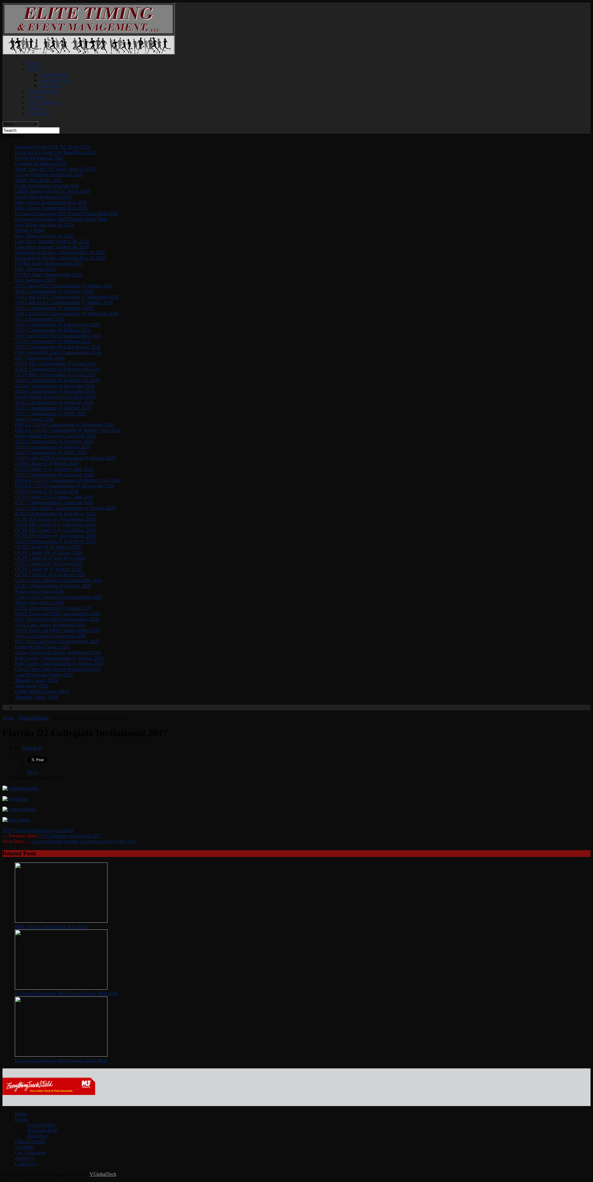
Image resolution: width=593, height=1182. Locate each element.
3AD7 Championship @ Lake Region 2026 (57, 324)
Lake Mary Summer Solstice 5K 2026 (52, 241)
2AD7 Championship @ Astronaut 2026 (54, 474)
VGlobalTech (103, 1174)
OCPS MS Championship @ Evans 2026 (55, 363)
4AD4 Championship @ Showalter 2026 (55, 385)
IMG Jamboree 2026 (35, 269)
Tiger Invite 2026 (31, 685)
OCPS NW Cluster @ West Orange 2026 (55, 519)
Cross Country (54, 74)
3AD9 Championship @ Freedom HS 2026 (57, 369)
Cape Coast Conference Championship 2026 (58, 580)
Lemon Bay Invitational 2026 (43, 196)
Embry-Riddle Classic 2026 (42, 646)
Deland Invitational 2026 (39, 158)
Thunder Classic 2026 (36, 680)
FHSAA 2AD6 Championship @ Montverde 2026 (64, 424)
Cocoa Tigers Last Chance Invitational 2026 (58, 652)
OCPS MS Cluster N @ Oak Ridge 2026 (55, 524)
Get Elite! (36, 96)
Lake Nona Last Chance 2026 (44, 674)
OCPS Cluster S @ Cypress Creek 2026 (54, 469)
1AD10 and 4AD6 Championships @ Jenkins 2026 (65, 458)
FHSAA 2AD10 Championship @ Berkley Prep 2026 (68, 430)
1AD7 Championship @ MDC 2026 (50, 413)
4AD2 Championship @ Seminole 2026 (54, 402)
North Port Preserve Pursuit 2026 (47, 185)
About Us (36, 108)
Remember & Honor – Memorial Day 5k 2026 (60, 252)
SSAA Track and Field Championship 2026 (57, 613)
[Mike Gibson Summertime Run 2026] (61, 921)
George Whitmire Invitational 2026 (49, 174)
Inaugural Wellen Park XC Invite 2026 (52, 146)
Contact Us (38, 113)
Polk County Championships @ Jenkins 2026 (59, 658)
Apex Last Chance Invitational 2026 (50, 624)
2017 (7, 830)
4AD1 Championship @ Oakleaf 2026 (52, 408)
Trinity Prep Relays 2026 (39, 591)
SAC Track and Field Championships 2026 (57, 619)
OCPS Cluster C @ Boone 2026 (46, 463)
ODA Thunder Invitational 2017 (70, 835)
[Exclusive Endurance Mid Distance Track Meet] (61, 1055)
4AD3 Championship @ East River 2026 (55, 513)
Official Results (42, 91)
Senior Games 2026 (34, 419)
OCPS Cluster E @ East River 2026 (50, 558)
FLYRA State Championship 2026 (48, 263)
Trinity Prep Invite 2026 (38, 180)
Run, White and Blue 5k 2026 (44, 224)
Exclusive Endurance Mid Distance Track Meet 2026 (66, 213)
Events (33, 69)
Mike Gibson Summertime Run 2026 (51, 202)
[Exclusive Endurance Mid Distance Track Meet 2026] (61, 988)
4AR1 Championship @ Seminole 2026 (54, 291)
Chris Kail (32, 748)
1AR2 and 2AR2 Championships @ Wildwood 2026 (67, 296)
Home (33, 63)
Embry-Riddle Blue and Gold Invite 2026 (55, 396)
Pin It (32, 772)
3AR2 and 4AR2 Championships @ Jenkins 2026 (64, 285)
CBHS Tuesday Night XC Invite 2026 (52, 191)
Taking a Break (30, 230)
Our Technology (43, 102)
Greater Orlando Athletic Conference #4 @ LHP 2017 (84, 841)
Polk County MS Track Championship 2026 (58, 335)
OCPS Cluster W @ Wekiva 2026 (48, 546)
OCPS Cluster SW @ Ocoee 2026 (48, 552)
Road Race (50, 85)
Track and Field (55, 80)
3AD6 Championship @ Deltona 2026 (52, 330)
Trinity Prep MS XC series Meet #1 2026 (55, 169)
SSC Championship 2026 (40, 319)
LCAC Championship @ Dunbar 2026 (53, 585)
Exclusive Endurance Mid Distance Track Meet (61, 219)
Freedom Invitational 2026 (40, 163)
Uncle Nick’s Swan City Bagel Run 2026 (55, 152)
